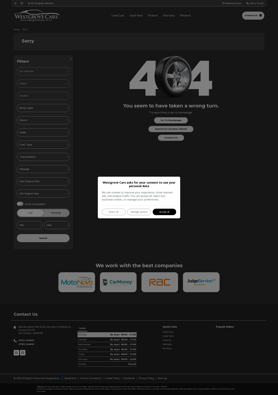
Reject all (113, 211)
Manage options (139, 211)
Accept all (164, 211)
